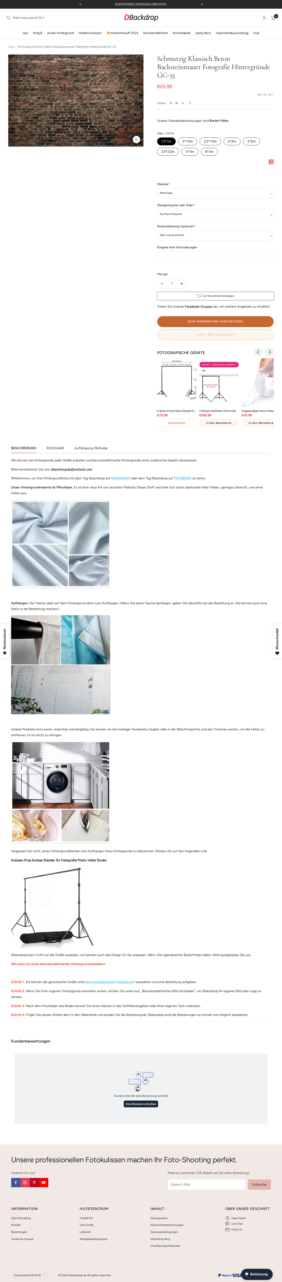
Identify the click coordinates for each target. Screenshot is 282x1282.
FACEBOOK (183, 478)
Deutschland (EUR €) (27, 1275)
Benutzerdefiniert (155, 33)
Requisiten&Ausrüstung (232, 33)
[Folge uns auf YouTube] (43, 1182)
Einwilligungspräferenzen (165, 1245)
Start (11, 47)
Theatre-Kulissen (90, 33)
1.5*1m (166, 141)
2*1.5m (187, 141)
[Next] (269, 352)
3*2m (251, 141)
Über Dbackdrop (21, 1218)
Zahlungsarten (159, 1218)
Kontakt (16, 1224)
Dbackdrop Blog (160, 1239)
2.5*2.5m (168, 152)
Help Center (238, 1218)
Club (256, 33)
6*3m (209, 152)
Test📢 (37, 33)
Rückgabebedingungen (94, 1239)
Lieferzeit (85, 1231)
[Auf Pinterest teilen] (176, 103)
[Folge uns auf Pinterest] (34, 1182)
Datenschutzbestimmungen (167, 1224)
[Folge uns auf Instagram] (25, 1182)
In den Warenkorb (218, 422)
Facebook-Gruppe (22, 1239)
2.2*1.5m (210, 141)
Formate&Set (182, 33)
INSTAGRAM (120, 478)
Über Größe (87, 1224)
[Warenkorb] (273, 18)
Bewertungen (19, 1231)
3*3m (190, 152)
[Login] (264, 17)
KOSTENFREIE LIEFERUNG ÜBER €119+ (141, 4)
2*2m (232, 141)
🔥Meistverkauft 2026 (122, 33)
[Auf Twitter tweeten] (183, 103)
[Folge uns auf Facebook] (15, 1182)
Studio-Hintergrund (60, 33)
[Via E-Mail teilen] (189, 103)
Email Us (236, 1229)
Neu (25, 33)
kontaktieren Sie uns (235, 955)
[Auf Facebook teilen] (171, 103)
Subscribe (259, 1184)
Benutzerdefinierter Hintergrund (110, 982)
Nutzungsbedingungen (164, 1231)
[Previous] (258, 352)
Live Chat (237, 1223)
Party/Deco (203, 33)
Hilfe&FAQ (86, 1218)
